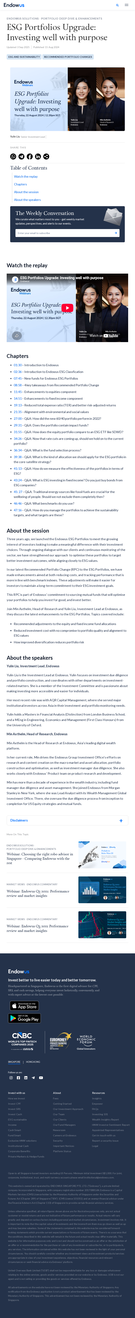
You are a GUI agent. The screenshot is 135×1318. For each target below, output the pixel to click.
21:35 (18, 412)
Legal (95, 1145)
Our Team (59, 1114)
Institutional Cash (18, 1145)
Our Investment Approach (68, 1108)
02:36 (18, 372)
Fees (56, 1098)
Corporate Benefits (19, 1151)
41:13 (18, 468)
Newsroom (59, 1130)
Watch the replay (26, 176)
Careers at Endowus (64, 1135)
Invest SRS (14, 1108)
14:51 (18, 398)
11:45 (18, 392)
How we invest (16, 1098)
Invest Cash (15, 1114)
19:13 (18, 405)
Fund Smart (14, 1135)
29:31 (18, 425)
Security (58, 1140)
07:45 (18, 378)
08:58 (18, 385)
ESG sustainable (17, 1119)
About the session (26, 192)
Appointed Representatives (108, 1130)
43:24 (18, 480)
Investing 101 (100, 1114)
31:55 (18, 432)
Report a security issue (105, 1140)
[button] (126, 5)
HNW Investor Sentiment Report (111, 1124)
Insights (97, 1098)
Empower (97, 1103)
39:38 (18, 457)
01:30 (18, 365)
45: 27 (18, 492)
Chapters (20, 184)
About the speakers (27, 200)
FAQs (95, 1108)
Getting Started (62, 1103)
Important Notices (63, 1145)
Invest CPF (14, 1103)
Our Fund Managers (64, 1124)
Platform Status (62, 1151)
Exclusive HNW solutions (22, 1140)
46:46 (18, 503)
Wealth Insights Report (105, 1119)
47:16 (18, 510)
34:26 (18, 439)
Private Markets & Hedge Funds (26, 1156)
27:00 (18, 418)
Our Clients (59, 1119)
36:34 (18, 450)
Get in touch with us (103, 1135)
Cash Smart (14, 1130)
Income (12, 1124)
